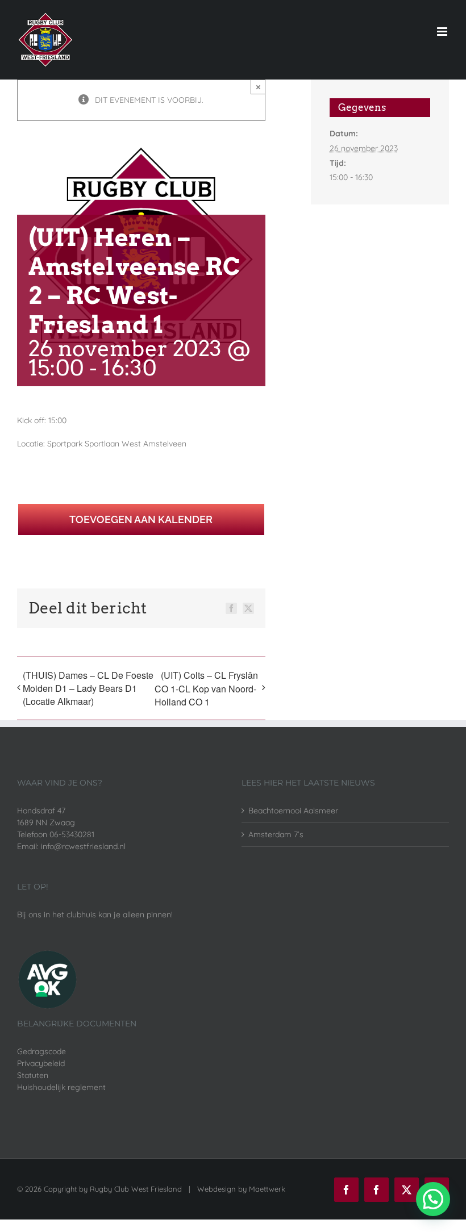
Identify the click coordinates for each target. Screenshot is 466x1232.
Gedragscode (41, 1051)
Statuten (32, 1075)
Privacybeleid (41, 1063)
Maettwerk (267, 1188)
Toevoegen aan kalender (141, 519)
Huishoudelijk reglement (61, 1087)
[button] (433, 1199)
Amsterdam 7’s (275, 834)
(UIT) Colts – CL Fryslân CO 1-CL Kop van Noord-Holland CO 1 (206, 688)
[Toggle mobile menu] (443, 31)
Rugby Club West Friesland (136, 1188)
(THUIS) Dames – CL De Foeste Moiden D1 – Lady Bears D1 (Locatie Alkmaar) (88, 688)
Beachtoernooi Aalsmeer (293, 810)
